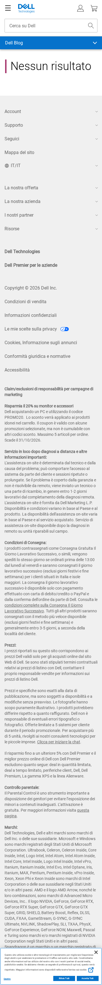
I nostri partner (19, 215)
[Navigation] (8, 8)
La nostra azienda (23, 201)
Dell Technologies (22, 251)
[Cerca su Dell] (91, 25)
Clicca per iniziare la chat (58, 742)
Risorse (12, 228)
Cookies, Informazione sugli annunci (41, 342)
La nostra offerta (21, 187)
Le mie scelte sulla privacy (31, 329)
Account (13, 111)
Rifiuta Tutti (64, 978)
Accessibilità (17, 370)
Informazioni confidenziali (31, 315)
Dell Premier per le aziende (31, 265)
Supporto (14, 125)
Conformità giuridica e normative (37, 356)
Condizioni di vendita (25, 301)
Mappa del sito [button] (19, 152)
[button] (80, 8)
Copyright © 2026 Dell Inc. (31, 288)
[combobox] (51, 25)
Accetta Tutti (88, 978)
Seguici (12, 138)
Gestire (7, 979)
